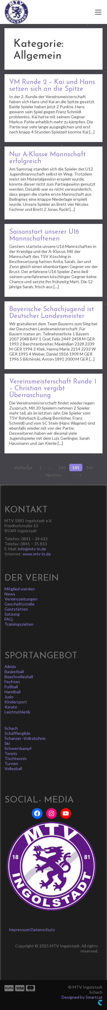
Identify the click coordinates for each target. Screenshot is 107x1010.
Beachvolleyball (18, 676)
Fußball (11, 686)
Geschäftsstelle (19, 603)
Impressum (19, 929)
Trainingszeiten (18, 624)
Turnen (11, 763)
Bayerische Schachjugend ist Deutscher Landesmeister (51, 313)
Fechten (12, 681)
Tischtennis (15, 758)
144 (61, 467)
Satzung (12, 613)
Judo (8, 696)
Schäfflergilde (17, 733)
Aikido (10, 666)
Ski (7, 743)
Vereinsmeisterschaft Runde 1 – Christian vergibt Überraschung (52, 388)
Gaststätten (16, 608)
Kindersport (15, 701)
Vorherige (23, 467)
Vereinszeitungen (20, 598)
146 (89, 467)
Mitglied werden (19, 588)
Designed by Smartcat (82, 997)
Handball (12, 691)
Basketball (14, 671)
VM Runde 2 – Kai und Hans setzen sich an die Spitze (52, 86)
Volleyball (13, 768)
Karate (10, 706)
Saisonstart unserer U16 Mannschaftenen (44, 235)
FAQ (8, 619)
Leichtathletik (17, 711)
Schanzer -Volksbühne (24, 738)
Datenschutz (43, 929)
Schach (11, 728)
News (9, 593)
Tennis (10, 753)
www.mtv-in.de (37, 553)
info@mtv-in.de (32, 548)
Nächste (54, 474)
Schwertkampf (18, 748)
